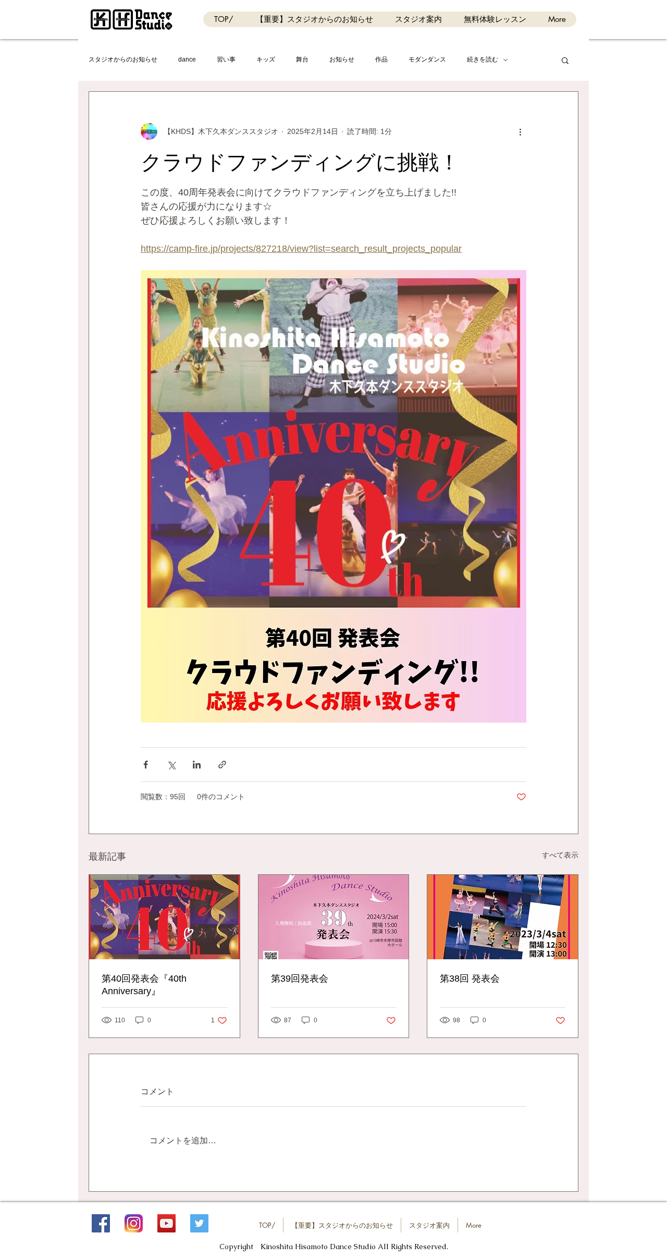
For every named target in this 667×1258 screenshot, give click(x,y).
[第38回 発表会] (502, 917)
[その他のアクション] (520, 131)
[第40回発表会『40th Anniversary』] (164, 917)
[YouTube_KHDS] (166, 1223)
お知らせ (341, 59)
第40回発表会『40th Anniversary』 (144, 984)
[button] (565, 60)
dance (187, 59)
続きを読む (482, 59)
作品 (381, 59)
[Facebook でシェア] (146, 765)
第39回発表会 (299, 978)
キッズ (265, 59)
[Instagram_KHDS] (134, 1223)
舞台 (302, 59)
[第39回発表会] (333, 917)
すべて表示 (560, 855)
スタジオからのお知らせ (123, 59)
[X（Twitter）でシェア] (171, 765)
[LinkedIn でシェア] (197, 765)
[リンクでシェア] (222, 765)
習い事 (226, 59)
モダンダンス (427, 59)
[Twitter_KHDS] (199, 1223)
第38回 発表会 (470, 978)
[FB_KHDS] (101, 1223)
